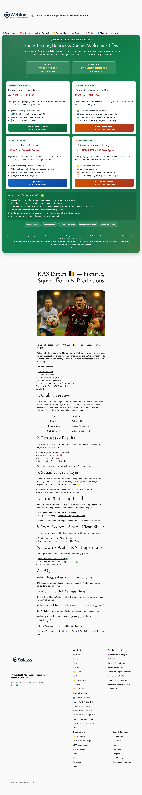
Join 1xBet (37, 182)
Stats (59, 410)
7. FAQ (41, 389)
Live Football (72, 410)
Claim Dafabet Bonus (38, 127)
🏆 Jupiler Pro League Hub (48, 631)
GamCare (63, 245)
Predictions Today (46, 513)
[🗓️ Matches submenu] (31, 33)
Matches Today (60, 452)
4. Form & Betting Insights (49, 380)
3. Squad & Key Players (48, 377)
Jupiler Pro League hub (86, 583)
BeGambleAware (74, 245)
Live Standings (72, 626)
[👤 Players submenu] (107, 33)
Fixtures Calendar (59, 461)
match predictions (79, 356)
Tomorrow (61, 513)
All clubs (90, 431)
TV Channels (44, 564)
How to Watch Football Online (51, 559)
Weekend (72, 513)
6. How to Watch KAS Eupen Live (53, 386)
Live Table (74, 541)
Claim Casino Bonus (104, 127)
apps (54, 600)
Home (39, 345)
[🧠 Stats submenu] (93, 33)
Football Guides (49, 225)
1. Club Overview (45, 372)
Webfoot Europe (28, 782)
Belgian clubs (78, 431)
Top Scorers (76, 489)
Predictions (51, 410)
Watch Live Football (108, 225)
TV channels (42, 600)
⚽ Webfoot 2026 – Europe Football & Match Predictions (60, 15)
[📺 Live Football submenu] (49, 33)
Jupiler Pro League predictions (78, 611)
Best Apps (56, 564)
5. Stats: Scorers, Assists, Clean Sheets (56, 383)
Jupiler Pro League (80, 426)
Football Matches (32, 225)
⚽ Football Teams (52, 345)
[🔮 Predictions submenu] (16, 33)
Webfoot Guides (86, 245)
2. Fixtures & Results (47, 374)
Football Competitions (88, 225)
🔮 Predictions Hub (85, 631)
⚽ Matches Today (68, 631)
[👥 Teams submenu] (82, 33)
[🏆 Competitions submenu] (68, 33)
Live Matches (53, 455)
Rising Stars (67, 484)
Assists (89, 489)
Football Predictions (67, 225)
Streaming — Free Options (50, 561)
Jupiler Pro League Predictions (71, 516)
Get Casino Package (104, 182)
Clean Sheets (74, 492)
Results (55, 458)
